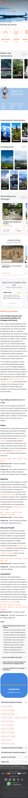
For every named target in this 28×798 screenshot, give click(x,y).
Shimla (2, 558)
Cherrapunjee (13, 104)
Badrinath (11, 607)
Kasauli (25, 558)
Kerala (2, 104)
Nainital (25, 607)
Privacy (8, 766)
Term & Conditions (16, 766)
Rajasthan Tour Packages (7, 494)
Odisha (3, 108)
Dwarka (20, 106)
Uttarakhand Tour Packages (8, 602)
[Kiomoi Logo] (4, 2)
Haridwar (3, 609)
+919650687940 (16, 784)
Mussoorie (3, 605)
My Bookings (24, 767)
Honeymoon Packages (7, 381)
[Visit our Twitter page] (10, 779)
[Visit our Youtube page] (18, 779)
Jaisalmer (19, 512)
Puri (19, 108)
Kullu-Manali (18, 558)
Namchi (2, 461)
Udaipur (12, 108)
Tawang (3, 106)
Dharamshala (9, 558)
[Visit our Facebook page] (6, 779)
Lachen (20, 458)
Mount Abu (11, 514)
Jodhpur (13, 512)
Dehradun (11, 605)
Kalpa (2, 561)
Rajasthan (12, 106)
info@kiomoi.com (23, 787)
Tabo (6, 561)
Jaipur (2, 512)
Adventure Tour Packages (16, 379)
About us (2, 766)
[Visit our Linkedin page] (22, 779)
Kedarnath (18, 605)
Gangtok (9, 458)
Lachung (2, 458)
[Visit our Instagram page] (14, 779)
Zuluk (25, 458)
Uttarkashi (18, 607)
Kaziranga (21, 104)
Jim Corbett (3, 607)
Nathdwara (3, 514)
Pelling (15, 458)
